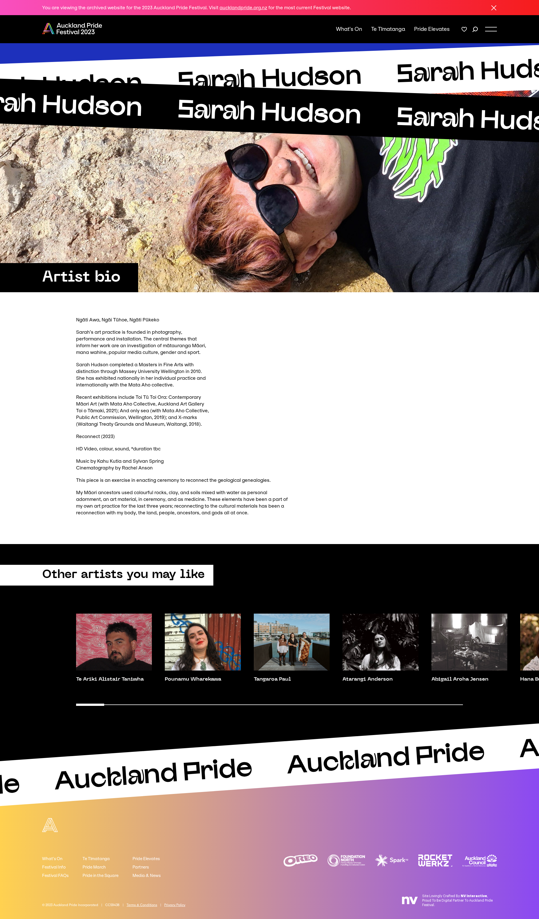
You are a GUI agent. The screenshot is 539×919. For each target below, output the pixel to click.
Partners (141, 867)
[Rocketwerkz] (435, 860)
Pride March (94, 867)
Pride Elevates (432, 29)
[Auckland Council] (479, 860)
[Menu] (491, 29)
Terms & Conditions (142, 905)
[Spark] (391, 860)
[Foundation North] (346, 860)
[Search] (475, 29)
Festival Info (54, 867)
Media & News (147, 875)
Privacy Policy (174, 905)
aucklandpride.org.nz (243, 7)
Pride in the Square (100, 875)
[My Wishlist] (464, 29)
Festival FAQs (55, 875)
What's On (349, 29)
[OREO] (301, 860)
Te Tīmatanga (388, 29)
